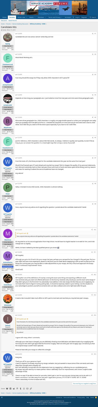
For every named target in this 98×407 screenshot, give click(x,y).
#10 (95, 229)
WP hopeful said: (21, 233)
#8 (95, 183)
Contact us (59, 397)
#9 (95, 204)
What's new (21, 17)
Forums (12, 17)
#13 (95, 295)
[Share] (92, 33)
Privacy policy (81, 397)
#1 (95, 33)
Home (4, 17)
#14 (95, 315)
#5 (95, 117)
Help (87, 397)
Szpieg (4, 30)
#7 (95, 158)
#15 (95, 354)
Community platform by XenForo (49, 401)
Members (41, 17)
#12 (95, 274)
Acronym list (69, 17)
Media (31, 17)
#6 (95, 137)
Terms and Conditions (62, 404)
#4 (95, 95)
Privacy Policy (51, 404)
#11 (95, 252)
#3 (95, 74)
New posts (4, 20)
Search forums (13, 20)
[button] (26, 17)
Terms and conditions (69, 397)
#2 (95, 54)
